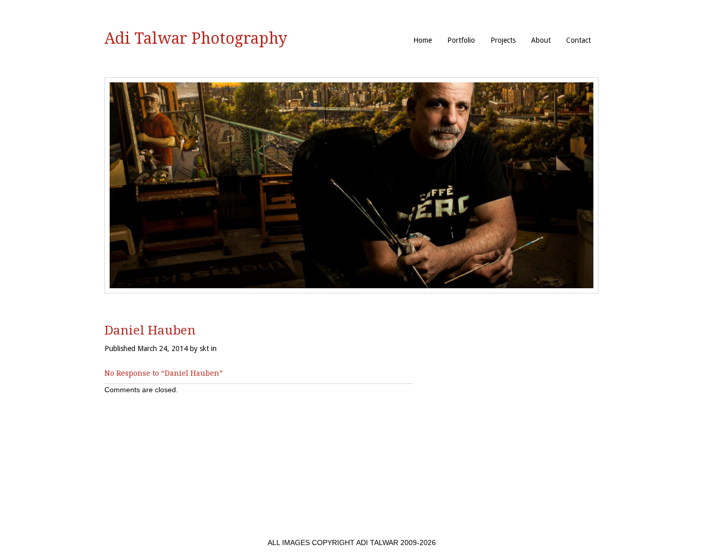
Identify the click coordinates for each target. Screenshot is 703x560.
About (541, 40)
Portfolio (461, 40)
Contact (578, 40)
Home (422, 40)
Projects (503, 40)
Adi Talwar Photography (195, 38)
